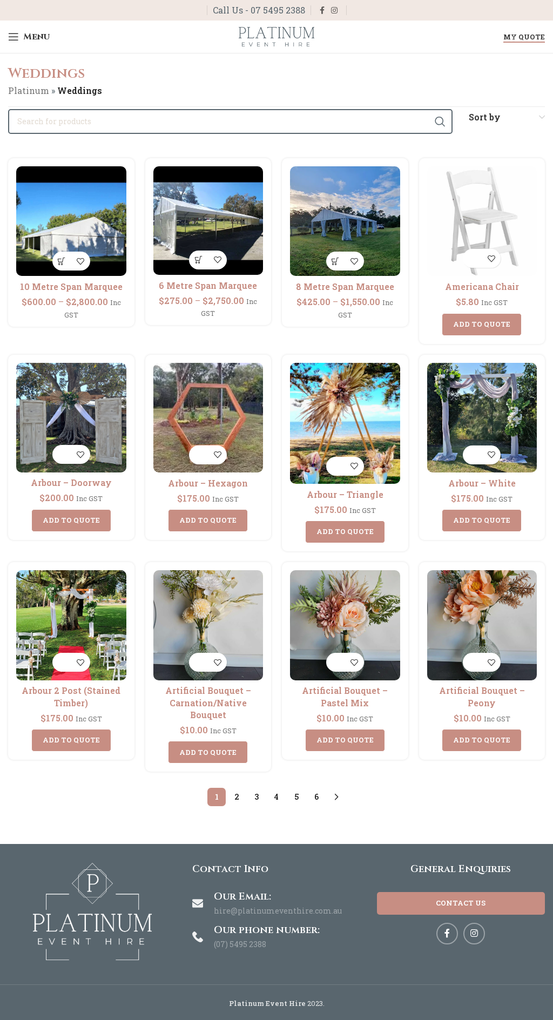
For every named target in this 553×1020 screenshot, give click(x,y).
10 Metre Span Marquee (71, 286)
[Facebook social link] (322, 10)
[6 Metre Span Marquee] (208, 220)
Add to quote (481, 324)
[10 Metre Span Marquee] (71, 221)
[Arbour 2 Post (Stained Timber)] (71, 625)
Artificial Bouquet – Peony (482, 696)
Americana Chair (482, 286)
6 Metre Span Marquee (208, 285)
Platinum (28, 90)
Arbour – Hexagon (208, 483)
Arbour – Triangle (345, 494)
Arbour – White (482, 483)
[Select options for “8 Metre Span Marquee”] (335, 261)
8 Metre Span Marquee (345, 286)
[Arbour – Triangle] (345, 423)
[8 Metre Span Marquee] (345, 221)
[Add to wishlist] (80, 261)
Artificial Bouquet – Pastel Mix (345, 696)
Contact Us (460, 903)
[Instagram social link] (334, 10)
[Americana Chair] (482, 221)
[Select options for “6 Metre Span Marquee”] (198, 260)
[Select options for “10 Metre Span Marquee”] (61, 261)
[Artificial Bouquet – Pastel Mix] (345, 625)
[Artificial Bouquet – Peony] (482, 625)
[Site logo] (276, 35)
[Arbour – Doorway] (71, 417)
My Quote (524, 37)
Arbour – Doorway (71, 482)
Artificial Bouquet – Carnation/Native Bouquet (208, 702)
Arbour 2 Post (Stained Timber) (71, 696)
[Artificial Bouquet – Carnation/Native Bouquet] (208, 625)
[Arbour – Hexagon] (208, 418)
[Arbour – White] (482, 418)
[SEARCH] (440, 121)
